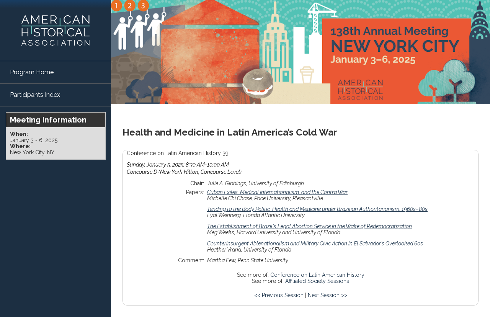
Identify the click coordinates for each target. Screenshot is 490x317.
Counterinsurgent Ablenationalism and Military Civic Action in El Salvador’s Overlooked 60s (315, 243)
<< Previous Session (279, 295)
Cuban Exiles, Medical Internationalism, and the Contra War (277, 192)
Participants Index (35, 94)
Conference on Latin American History (317, 275)
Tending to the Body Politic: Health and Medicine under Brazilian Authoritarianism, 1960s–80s (317, 209)
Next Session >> (327, 295)
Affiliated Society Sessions (317, 281)
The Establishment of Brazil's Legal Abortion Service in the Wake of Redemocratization (309, 226)
